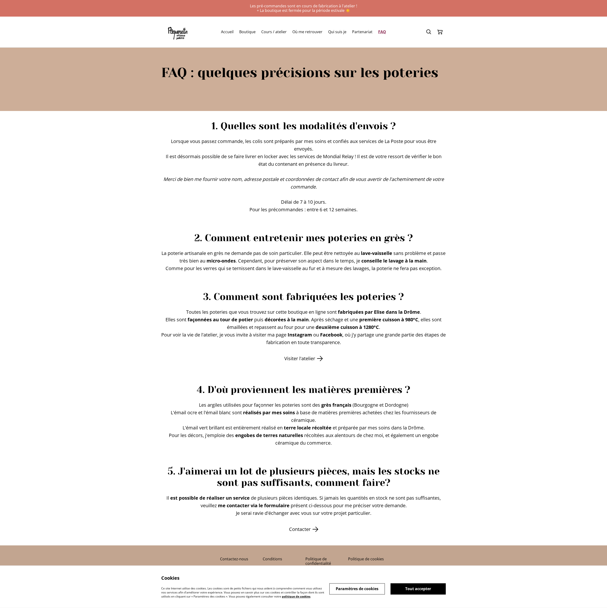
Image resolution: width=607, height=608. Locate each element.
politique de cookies (296, 596)
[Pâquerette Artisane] (177, 31)
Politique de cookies (366, 559)
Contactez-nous (234, 559)
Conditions (272, 559)
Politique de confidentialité (318, 561)
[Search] (428, 32)
